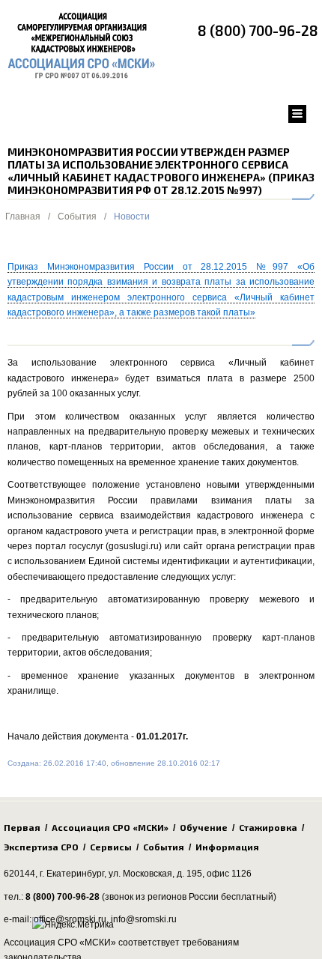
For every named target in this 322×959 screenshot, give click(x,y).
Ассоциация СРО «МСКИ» (110, 827)
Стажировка (268, 827)
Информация (227, 846)
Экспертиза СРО (41, 846)
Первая (22, 827)
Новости (132, 216)
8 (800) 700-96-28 (258, 30)
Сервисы (111, 846)
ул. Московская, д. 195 (155, 873)
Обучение (204, 827)
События (77, 216)
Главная (22, 216)
